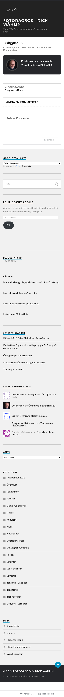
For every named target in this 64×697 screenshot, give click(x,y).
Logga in (11, 632)
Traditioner (12, 589)
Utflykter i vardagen (17, 603)
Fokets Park (13, 491)
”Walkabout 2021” (16, 477)
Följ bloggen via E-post (18, 202)
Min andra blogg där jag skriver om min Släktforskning (31, 282)
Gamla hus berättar (16, 505)
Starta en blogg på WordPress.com (23, 676)
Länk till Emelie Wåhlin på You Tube (21, 303)
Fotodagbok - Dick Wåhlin (25, 22)
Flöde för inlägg (15, 639)
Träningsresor (14, 596)
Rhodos (10, 554)
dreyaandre (18, 394)
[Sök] (56, 184)
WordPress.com (15, 653)
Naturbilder (13, 533)
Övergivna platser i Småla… (42, 405)
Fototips (11, 498)
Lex (13, 415)
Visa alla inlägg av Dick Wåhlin (37, 65)
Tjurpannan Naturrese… (24, 423)
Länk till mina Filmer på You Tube (20, 292)
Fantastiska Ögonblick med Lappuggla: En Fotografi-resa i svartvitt (30, 347)
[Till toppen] (58, 665)
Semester (11, 575)
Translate (26, 166)
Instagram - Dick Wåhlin (15, 314)
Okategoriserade (15, 540)
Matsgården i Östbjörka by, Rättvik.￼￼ (24, 362)
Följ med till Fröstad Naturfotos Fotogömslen (26, 338)
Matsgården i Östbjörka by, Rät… (34, 395)
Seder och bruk (14, 568)
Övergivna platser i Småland (17, 355)
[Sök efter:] (32, 184)
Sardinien (11, 561)
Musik (10, 526)
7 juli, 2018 (17, 47)
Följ (8, 225)
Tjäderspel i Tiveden (13, 369)
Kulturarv (11, 519)
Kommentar (49, 139)
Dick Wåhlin (42, 47)
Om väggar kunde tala (18, 547)
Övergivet (12, 484)
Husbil (10, 512)
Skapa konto (13, 625)
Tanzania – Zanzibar (17, 582)
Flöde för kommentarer (19, 646)
